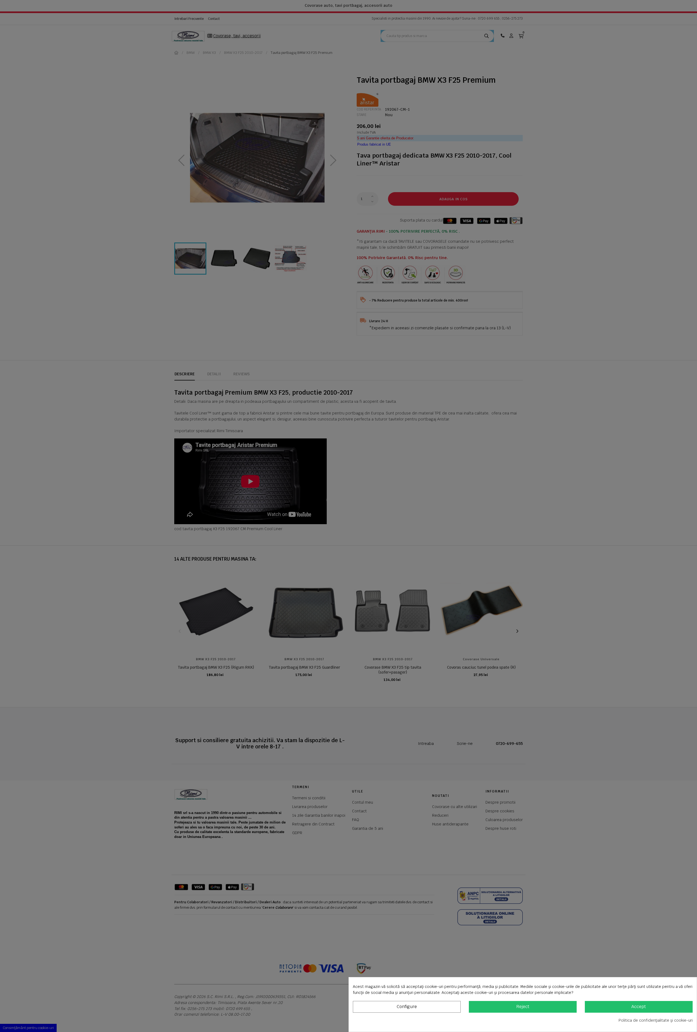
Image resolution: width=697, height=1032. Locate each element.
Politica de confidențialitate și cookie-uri (656, 1020)
